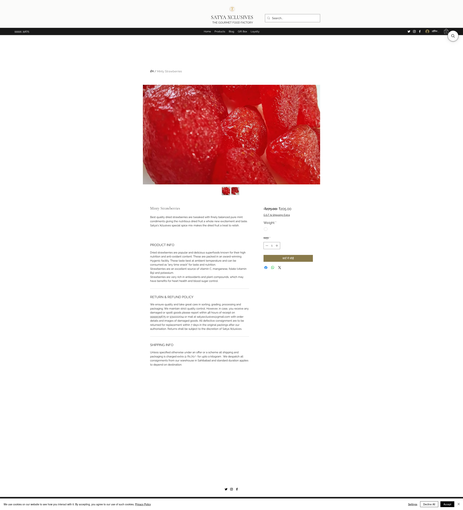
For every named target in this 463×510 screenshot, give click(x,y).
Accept (447, 504)
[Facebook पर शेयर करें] (266, 267)
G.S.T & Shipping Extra (277, 215)
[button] (220, 31)
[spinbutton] (272, 245)
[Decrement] (266, 245)
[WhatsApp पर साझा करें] (273, 267)
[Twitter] (409, 31)
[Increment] (277, 245)
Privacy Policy (143, 504)
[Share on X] (279, 267)
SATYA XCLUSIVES (232, 17)
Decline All (429, 504)
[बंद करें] (458, 504)
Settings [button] (412, 504)
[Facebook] (420, 31)
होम (152, 71)
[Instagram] (414, 31)
